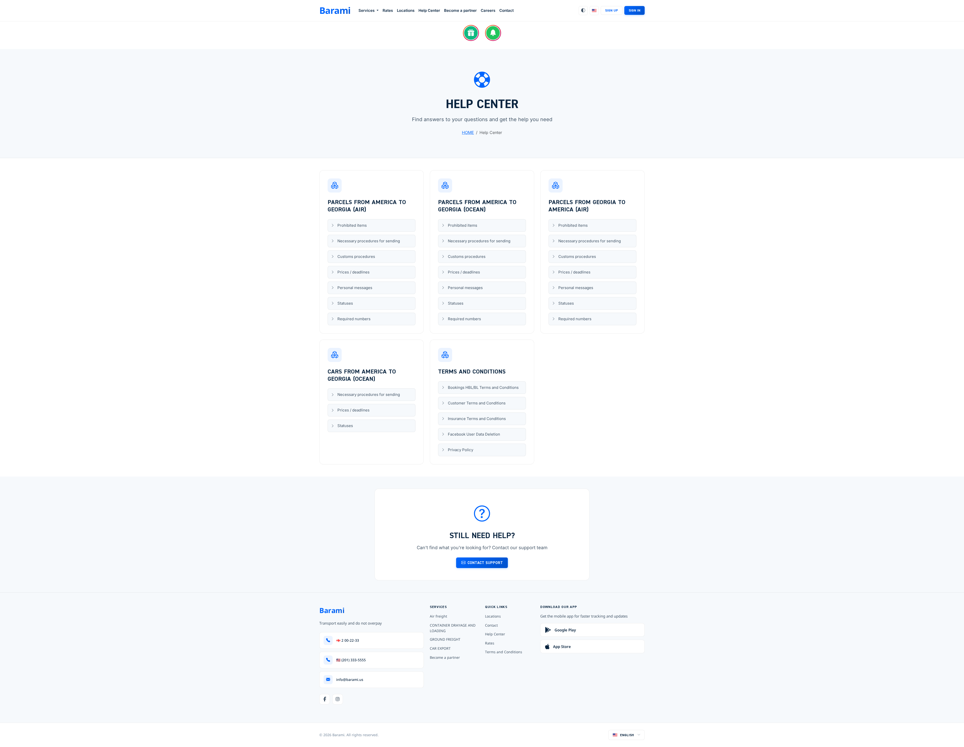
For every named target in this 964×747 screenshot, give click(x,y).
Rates (388, 10)
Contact (506, 10)
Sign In (634, 10)
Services (367, 10)
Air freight (438, 616)
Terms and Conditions (503, 651)
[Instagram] (337, 699)
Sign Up (611, 10)
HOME (468, 132)
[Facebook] (324, 699)
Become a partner (460, 10)
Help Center (429, 10)
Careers (488, 10)
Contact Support (485, 562)
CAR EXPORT (440, 648)
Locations (405, 10)
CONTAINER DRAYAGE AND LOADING (452, 628)
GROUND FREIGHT (445, 639)
